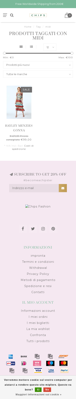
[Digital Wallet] (50, 356)
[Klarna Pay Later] (37, 363)
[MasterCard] (63, 363)
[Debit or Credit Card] (37, 356)
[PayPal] (12, 370)
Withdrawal (38, 268)
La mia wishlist (38, 329)
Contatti (38, 292)
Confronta (38, 335)
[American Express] (11, 356)
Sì (38, 389)
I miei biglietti (38, 323)
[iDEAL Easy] (24, 363)
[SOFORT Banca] (63, 356)
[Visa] (38, 370)
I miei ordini (38, 317)
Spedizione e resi (38, 286)
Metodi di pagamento (38, 280)
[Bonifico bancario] (24, 356)
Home (27, 26)
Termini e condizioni (38, 262)
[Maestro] (50, 363)
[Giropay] (11, 363)
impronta (38, 255)
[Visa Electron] (51, 370)
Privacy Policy (38, 274)
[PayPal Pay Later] (25, 370)
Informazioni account (38, 311)
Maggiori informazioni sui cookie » (39, 394)
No (47, 389)
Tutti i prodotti (38, 341)
